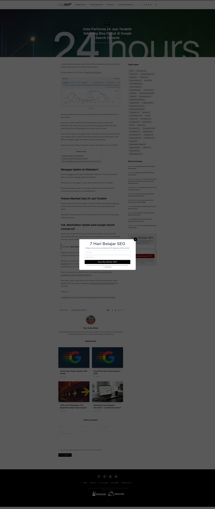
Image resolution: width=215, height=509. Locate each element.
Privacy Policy (108, 267)
